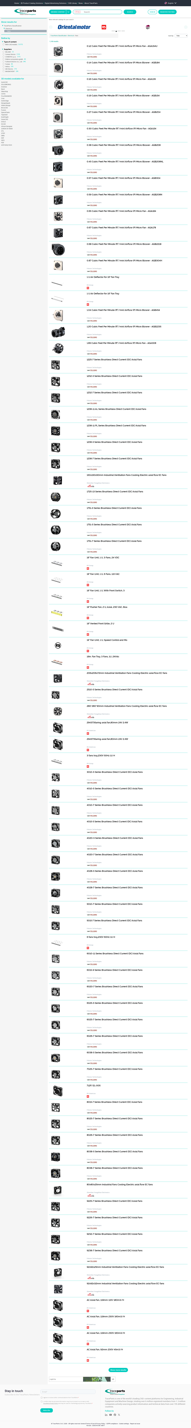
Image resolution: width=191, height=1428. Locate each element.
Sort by (170, 36)
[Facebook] (116, 1415)
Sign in (152, 12)
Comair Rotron (10, 54)
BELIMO (8, 52)
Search (130, 12)
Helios (7, 66)
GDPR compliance (112, 1424)
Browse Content (58, 12)
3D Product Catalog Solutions (32, 3)
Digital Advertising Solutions (55, 3)
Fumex (7, 64)
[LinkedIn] (107, 1415)
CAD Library (72, 3)
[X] (120, 1415)
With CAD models (11, 44)
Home (16, 3)
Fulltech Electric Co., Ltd (13, 62)
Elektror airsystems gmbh (14, 59)
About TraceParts (90, 3)
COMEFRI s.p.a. (10, 57)
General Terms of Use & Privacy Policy (93, 1424)
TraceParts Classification (12, 26)
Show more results (118, 1370)
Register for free (167, 12)
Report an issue (135, 1424)
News (81, 3)
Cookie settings (124, 1424)
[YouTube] (111, 1415)
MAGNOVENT (10, 71)
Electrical (9, 28)
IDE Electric (9, 69)
